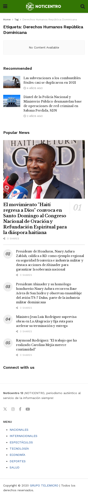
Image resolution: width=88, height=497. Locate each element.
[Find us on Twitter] (5, 409)
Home (7, 19)
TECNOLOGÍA (19, 448)
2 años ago (34, 116)
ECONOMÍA (17, 454)
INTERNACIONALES (23, 436)
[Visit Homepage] (44, 6)
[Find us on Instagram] (13, 409)
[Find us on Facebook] (20, 409)
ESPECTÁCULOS (21, 442)
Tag (17, 19)
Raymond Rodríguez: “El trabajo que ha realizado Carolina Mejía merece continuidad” (46, 344)
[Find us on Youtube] (28, 409)
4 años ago (34, 88)
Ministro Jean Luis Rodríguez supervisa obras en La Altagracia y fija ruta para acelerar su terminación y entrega (46, 321)
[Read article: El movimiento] (44, 169)
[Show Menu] (5, 6)
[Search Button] (83, 6)
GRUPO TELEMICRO (44, 485)
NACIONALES (19, 429)
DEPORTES (18, 461)
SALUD (14, 467)
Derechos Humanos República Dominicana (49, 19)
